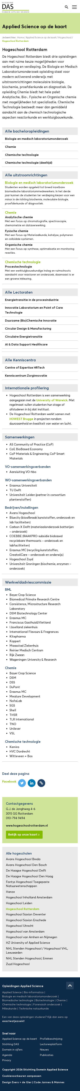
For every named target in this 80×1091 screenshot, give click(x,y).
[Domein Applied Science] (13, 7)
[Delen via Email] (41, 783)
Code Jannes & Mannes (49, 1082)
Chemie (10, 147)
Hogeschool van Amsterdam (25, 931)
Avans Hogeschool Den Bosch (26, 865)
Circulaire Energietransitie (23, 336)
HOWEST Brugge (21, 419)
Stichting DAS (10, 1044)
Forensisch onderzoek (46, 1004)
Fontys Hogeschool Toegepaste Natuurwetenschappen (27, 884)
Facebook (9, 781)
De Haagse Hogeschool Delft (26, 870)
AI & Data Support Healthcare (26, 344)
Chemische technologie (22, 155)
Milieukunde (9, 1008)
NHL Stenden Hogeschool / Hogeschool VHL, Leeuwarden (37, 950)
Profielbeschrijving (51, 1038)
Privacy (6, 1060)
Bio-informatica (34, 992)
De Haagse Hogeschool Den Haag (29, 876)
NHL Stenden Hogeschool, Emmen (29, 958)
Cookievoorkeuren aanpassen (21, 1076)
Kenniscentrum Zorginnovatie (26, 375)
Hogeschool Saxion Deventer (26, 914)
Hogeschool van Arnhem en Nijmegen (31, 937)
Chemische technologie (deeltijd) (28, 162)
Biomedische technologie (17, 1000)
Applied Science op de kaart (41, 37)
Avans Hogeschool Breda (23, 859)
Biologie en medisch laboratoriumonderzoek (36, 139)
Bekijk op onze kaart (22, 834)
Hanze (10, 892)
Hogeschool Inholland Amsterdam (29, 897)
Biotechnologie (45, 1000)
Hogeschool (64, 37)
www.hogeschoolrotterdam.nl (27, 825)
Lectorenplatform (51, 1044)
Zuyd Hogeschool (18, 964)
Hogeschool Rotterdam (22, 909)
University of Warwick (51, 400)
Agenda (7, 1055)
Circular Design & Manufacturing (28, 328)
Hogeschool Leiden (19, 903)
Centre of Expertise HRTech (25, 367)
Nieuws (44, 1049)
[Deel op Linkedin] (32, 783)
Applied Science (12, 992)
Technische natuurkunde (34, 1008)
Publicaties (46, 1055)
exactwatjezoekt (13, 1021)
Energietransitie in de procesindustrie (32, 300)
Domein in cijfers (12, 1049)
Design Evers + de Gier (17, 1082)
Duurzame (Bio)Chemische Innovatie (31, 320)
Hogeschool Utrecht (19, 926)
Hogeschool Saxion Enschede (26, 920)
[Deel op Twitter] (22, 783)
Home (20, 37)
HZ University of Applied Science (28, 943)
